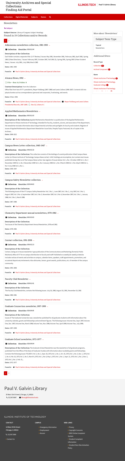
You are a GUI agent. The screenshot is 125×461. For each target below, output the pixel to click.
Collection (97, 66)
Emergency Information (48, 427)
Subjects (34, 17)
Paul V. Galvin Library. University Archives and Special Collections (38, 71)
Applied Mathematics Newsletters (22, 111)
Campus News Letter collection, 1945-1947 (25, 145)
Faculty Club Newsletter (17, 279)
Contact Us (11, 439)
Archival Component (101, 69)
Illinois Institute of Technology (105, 78)
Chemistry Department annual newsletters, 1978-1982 (31, 213)
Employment (44, 430)
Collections (8, 17)
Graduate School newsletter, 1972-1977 (23, 339)
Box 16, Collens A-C (37, 105)
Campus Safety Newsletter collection (23, 180)
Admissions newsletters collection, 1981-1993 (26, 45)
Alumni (42, 433)
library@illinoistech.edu (29, 397)
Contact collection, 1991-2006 (19, 240)
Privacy (71, 427)
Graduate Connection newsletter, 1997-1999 (25, 306)
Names (43, 17)
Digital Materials (22, 17)
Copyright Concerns (76, 430)
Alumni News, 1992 (14, 78)
